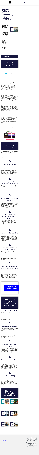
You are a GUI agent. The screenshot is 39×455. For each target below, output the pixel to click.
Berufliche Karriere (9, 53)
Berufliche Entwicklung (4, 53)
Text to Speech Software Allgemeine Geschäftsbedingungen (6, 444)
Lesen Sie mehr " (3, 409)
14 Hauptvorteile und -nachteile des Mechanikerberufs (4, 417)
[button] (24, 2)
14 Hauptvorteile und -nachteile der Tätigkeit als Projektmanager (4, 428)
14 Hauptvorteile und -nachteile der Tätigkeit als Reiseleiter (14, 428)
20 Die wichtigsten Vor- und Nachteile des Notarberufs (14, 417)
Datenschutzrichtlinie (4, 440)
